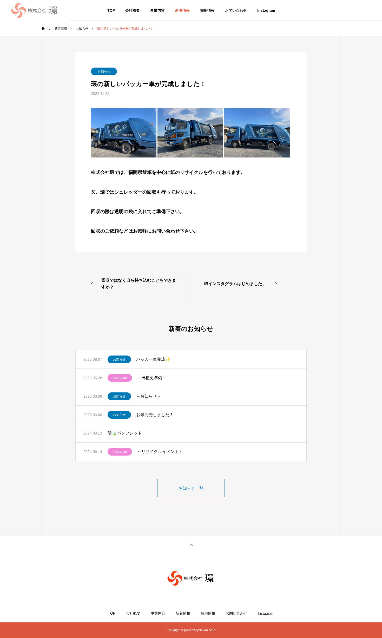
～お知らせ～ (148, 396)
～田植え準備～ (151, 378)
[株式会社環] (35, 10)
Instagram (266, 10)
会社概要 (132, 10)
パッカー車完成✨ (153, 359)
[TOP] (191, 544)
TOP (111, 10)
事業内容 (157, 10)
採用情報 (207, 10)
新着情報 (182, 10)
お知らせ (104, 71)
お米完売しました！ (155, 414)
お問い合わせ (236, 10)
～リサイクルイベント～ (160, 451)
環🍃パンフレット (125, 433)
